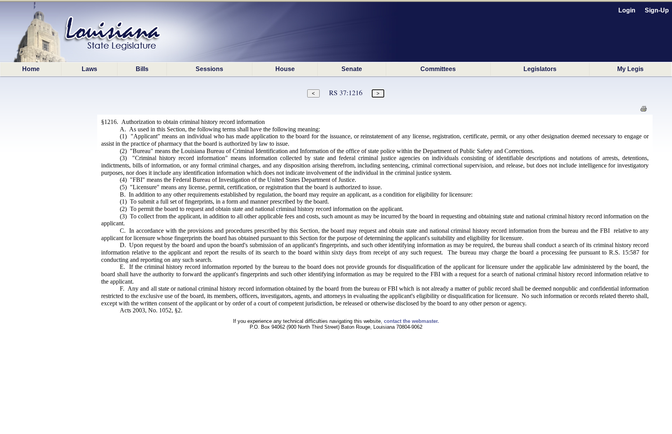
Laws (89, 69)
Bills (142, 69)
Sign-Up (657, 10)
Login (626, 10)
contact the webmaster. (411, 321)
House (285, 69)
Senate (351, 69)
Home (31, 69)
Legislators (539, 69)
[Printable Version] (643, 111)
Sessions (209, 69)
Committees (438, 69)
